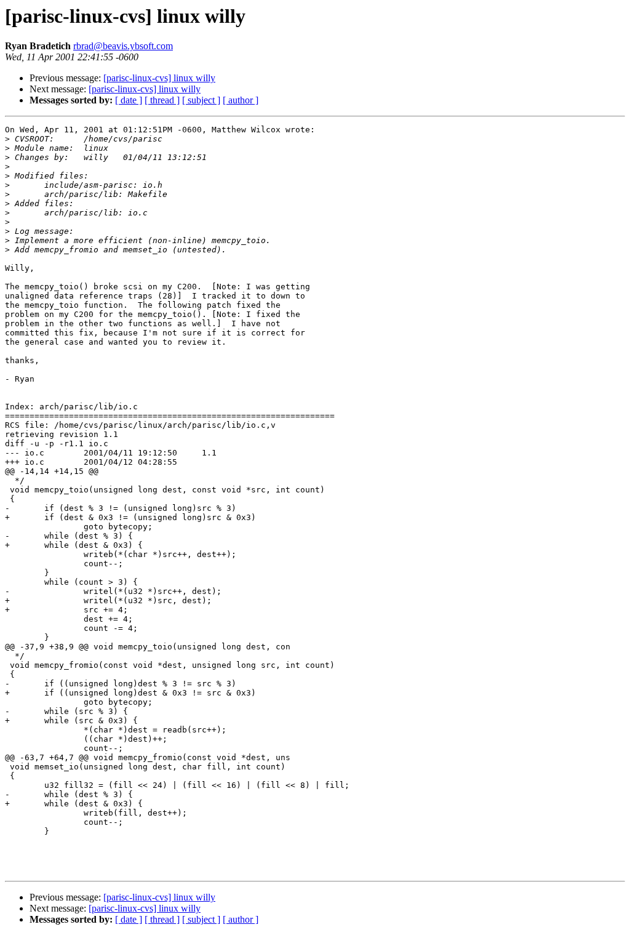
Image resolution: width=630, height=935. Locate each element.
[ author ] (240, 100)
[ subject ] (201, 100)
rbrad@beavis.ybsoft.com (123, 46)
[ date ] (128, 100)
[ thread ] (162, 100)
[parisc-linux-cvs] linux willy (159, 78)
